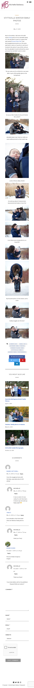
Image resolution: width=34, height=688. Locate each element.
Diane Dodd (11, 548)
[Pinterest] (18, 682)
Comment (9, 589)
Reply (21, 474)
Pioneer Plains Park (16, 41)
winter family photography (17, 352)
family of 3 (23, 344)
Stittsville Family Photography (14, 448)
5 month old (13, 344)
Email (7, 625)
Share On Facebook (18, 357)
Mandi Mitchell (12, 471)
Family (17, 15)
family (10, 38)
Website (8, 634)
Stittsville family (17, 350)
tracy (9, 512)
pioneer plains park (17, 348)
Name (7, 615)
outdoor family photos (17, 346)
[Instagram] (20, 682)
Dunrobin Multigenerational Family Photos (15, 400)
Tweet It (15, 360)
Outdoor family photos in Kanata (15, 425)
